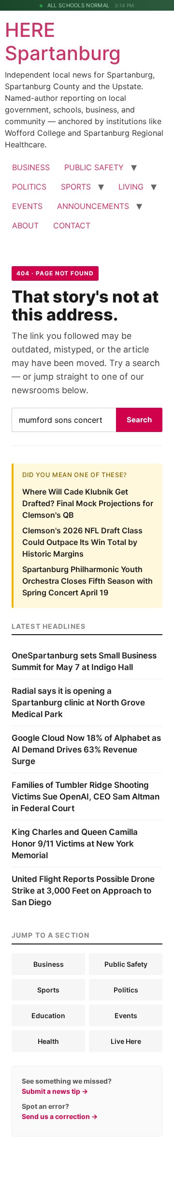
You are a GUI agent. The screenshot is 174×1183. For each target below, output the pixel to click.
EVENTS (27, 206)
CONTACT (71, 225)
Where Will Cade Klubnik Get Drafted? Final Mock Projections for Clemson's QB (87, 503)
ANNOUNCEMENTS (93, 206)
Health (48, 1041)
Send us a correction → (60, 1116)
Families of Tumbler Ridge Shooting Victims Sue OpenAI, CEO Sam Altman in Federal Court (86, 796)
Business (48, 964)
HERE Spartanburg (63, 41)
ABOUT (25, 225)
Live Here (126, 1041)
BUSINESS (31, 167)
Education (48, 1015)
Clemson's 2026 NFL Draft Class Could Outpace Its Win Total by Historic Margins (82, 542)
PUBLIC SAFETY (94, 167)
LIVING (131, 187)
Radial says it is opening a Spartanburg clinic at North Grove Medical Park (78, 702)
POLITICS (29, 187)
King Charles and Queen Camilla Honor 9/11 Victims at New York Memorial (75, 843)
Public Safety (125, 964)
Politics (126, 990)
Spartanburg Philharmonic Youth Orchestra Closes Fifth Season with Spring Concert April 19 (87, 580)
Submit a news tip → (55, 1091)
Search (139, 419)
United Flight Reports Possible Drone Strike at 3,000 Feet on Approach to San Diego (83, 890)
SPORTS (76, 187)
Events (126, 1015)
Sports (48, 990)
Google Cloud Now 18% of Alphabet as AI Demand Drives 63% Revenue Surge (86, 749)
